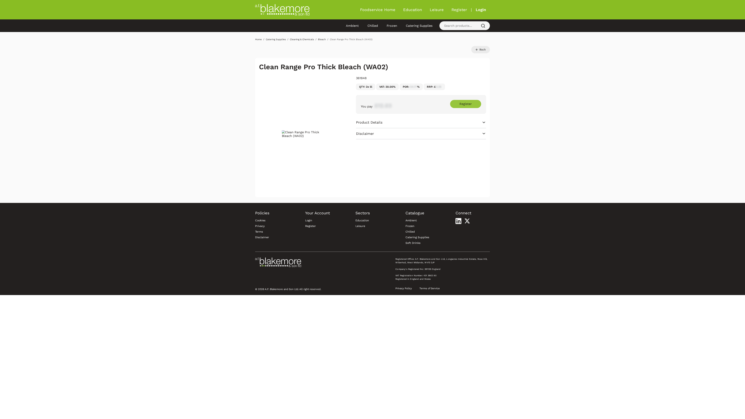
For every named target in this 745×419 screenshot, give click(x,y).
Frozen (392, 26)
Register (459, 9)
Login (481, 9)
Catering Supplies (419, 26)
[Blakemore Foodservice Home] (282, 9)
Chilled (372, 26)
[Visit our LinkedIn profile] (458, 221)
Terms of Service (429, 288)
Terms (259, 231)
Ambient (352, 26)
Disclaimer (262, 237)
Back (482, 49)
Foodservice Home (377, 9)
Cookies (260, 220)
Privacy (260, 226)
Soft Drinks (412, 242)
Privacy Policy (403, 288)
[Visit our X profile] (467, 221)
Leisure (437, 9)
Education (412, 9)
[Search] (483, 25)
